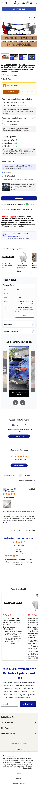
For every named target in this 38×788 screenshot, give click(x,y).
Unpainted (7, 172)
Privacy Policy (27, 768)
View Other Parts (27, 92)
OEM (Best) (10, 146)
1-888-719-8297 (14, 236)
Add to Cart (19, 198)
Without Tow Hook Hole (12, 121)
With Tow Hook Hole (11, 124)
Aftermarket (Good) (10, 140)
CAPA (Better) (11, 143)
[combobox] (27, 481)
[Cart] (35, 3)
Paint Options (8, 161)
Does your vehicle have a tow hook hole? (18, 118)
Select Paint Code (9, 176)
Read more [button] (21, 569)
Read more (7, 523)
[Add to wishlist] (34, 17)
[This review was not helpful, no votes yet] (33, 531)
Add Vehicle (11, 92)
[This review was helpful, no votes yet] (29, 531)
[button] (7, 504)
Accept (18, 773)
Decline (18, 778)
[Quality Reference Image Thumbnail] (14, 57)
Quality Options (9, 136)
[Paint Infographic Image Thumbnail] (23, 57)
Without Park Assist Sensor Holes (15, 105)
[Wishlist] (31, 3)
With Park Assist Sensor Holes (14, 102)
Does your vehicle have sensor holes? (17, 99)
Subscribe (28, 703)
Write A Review (19, 465)
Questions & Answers (19, 419)
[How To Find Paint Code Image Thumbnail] (32, 57)
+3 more (32, 302)
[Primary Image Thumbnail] (5, 57)
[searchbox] (11, 475)
